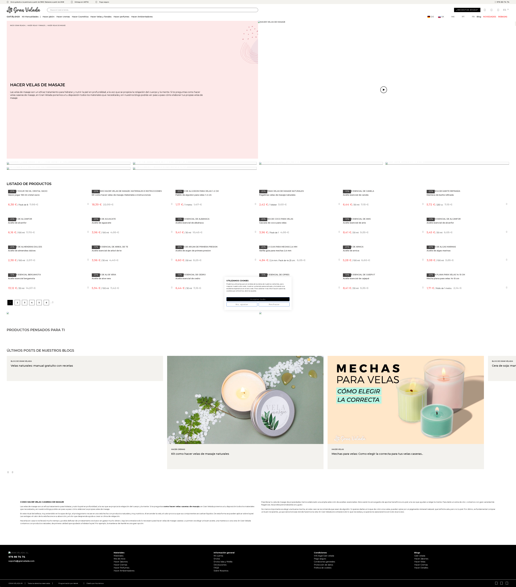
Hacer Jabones (121, 561)
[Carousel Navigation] (261, 472)
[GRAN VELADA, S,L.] (27, 10)
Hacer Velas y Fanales (36, 25)
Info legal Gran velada (324, 556)
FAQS (216, 568)
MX (452, 17)
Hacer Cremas (120, 565)
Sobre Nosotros (221, 571)
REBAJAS (502, 16)
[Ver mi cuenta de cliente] (492, 10)
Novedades (489, 16)
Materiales (118, 556)
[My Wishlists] (485, 10)
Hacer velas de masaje (56, 25)
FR (473, 17)
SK (442, 17)
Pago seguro (320, 559)
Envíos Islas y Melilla (223, 561)
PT (463, 17)
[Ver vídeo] (383, 90)
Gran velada (419, 556)
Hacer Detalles (421, 568)
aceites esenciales (348, 502)
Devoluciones (220, 565)
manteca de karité (117, 523)
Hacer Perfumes (121, 568)
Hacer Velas (419, 561)
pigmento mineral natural (422, 509)
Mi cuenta (218, 556)
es (505, 10)
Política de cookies (322, 568)
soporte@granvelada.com (21, 561)
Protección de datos (323, 565)
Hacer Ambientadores (124, 571)
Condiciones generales (324, 561)
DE (432, 17)
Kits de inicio (119, 559)
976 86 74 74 (502, 2)
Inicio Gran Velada (17, 25)
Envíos (217, 559)
